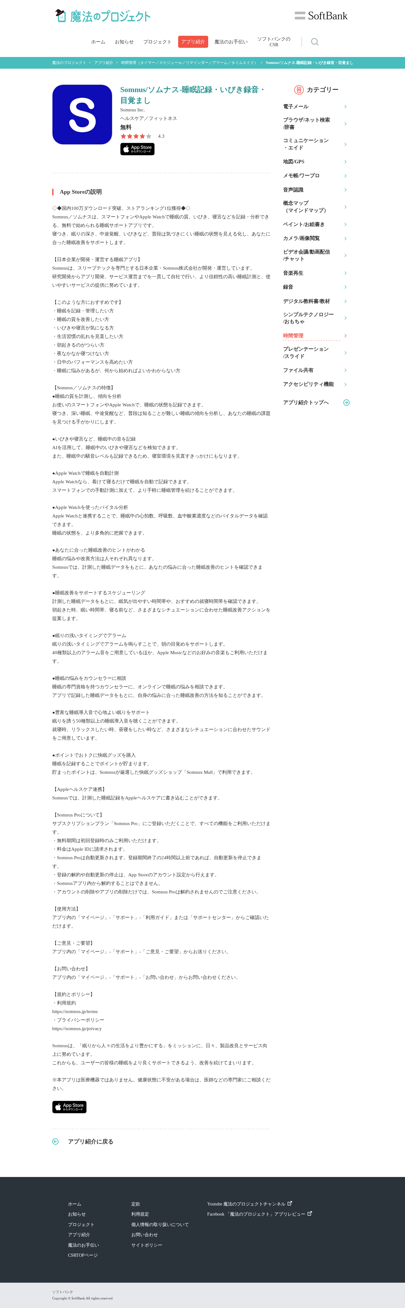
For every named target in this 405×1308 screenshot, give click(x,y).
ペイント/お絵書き (304, 224)
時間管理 (293, 335)
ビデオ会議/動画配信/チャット (306, 255)
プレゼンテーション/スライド (306, 352)
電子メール (295, 106)
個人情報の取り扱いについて (160, 1224)
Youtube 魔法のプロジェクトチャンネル (246, 1204)
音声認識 (293, 189)
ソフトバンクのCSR (273, 41)
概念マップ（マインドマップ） (306, 206)
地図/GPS (293, 161)
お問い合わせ (144, 1234)
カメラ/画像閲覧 (301, 238)
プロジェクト (157, 41)
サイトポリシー (146, 1245)
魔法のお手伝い (231, 41)
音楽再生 (293, 273)
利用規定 (140, 1214)
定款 (135, 1204)
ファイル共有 (298, 370)
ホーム (98, 41)
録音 (288, 287)
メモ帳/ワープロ (301, 175)
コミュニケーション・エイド (306, 144)
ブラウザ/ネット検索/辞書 (306, 123)
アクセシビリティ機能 (308, 384)
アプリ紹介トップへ (306, 402)
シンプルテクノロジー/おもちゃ (308, 318)
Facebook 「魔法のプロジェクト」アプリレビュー (256, 1214)
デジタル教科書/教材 (306, 301)
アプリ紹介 (193, 41)
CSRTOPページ (83, 1255)
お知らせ (124, 41)
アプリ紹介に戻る (91, 1141)
